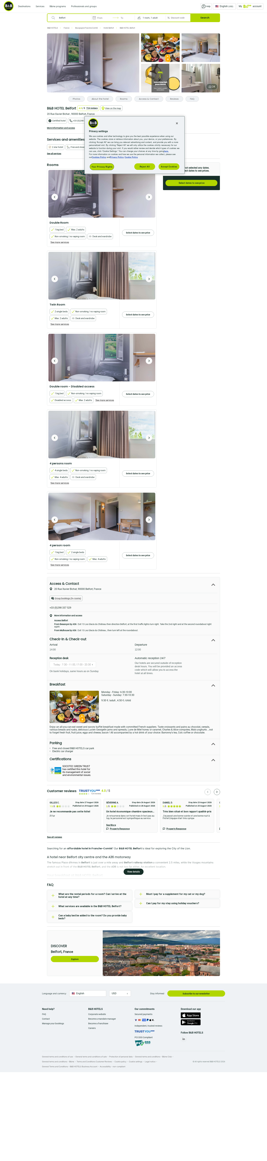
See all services (54, 153)
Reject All (145, 166)
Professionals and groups (84, 6)
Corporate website (97, 1014)
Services (40, 6)
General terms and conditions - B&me (58, 1061)
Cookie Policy (131, 157)
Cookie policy (120, 1061)
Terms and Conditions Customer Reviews (94, 1061)
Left (54, 197)
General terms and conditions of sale (91, 1056)
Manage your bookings (53, 1023)
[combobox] (71, 17)
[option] (101, 194)
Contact (46, 1019)
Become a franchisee (98, 1023)
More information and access (61, 128)
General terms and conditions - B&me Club (153, 1056)
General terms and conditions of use (57, 1056)
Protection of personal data (121, 1056)
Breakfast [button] (57, 684)
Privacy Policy (117, 157)
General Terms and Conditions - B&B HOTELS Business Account (69, 1066)
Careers (92, 1028)
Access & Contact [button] (64, 583)
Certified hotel (59, 120)
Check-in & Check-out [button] (68, 639)
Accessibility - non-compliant (112, 1066)
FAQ (44, 1014)
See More (111, 825)
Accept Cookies (169, 166)
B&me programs (58, 6)
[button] (150, 18)
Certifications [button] (60, 759)
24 (213, 86)
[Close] (177, 123)
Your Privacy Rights (101, 166)
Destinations (24, 6)
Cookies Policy (99, 157)
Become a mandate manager (102, 1019)
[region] (134, 145)
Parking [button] (56, 743)
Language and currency (54, 993)
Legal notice (150, 1061)
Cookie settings (135, 1061)
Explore (75, 959)
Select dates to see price (191, 183)
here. (166, 151)
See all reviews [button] (54, 837)
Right (149, 197)
